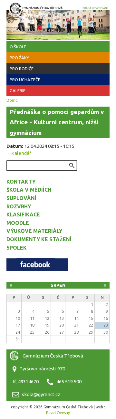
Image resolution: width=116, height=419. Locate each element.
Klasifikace (23, 214)
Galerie (17, 90)
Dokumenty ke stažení (39, 239)
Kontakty (20, 182)
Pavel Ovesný (58, 413)
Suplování (21, 198)
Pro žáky (19, 57)
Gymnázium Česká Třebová (58, 19)
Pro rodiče (22, 68)
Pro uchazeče (25, 79)
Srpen (58, 285)
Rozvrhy (18, 206)
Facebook (37, 264)
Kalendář (21, 153)
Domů (12, 100)
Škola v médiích (28, 190)
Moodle (17, 223)
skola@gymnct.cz (41, 394)
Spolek (16, 248)
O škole (18, 46)
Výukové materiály (34, 231)
